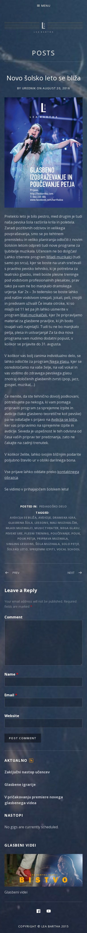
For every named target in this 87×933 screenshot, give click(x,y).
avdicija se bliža (23, 518)
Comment (13, 617)
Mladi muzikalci (59, 257)
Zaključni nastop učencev (27, 772)
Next (71, 573)
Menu (45, 6)
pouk (75, 533)
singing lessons (20, 544)
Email (10, 695)
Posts (43, 52)
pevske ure (14, 533)
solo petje (70, 544)
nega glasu (69, 528)
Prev (15, 573)
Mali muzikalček (33, 315)
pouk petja (26, 538)
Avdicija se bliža (64, 419)
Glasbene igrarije (20, 784)
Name (11, 674)
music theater (46, 528)
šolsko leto (17, 549)
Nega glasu (59, 361)
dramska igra (64, 518)
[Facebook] (38, 911)
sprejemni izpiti (42, 549)
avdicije (44, 518)
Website (11, 715)
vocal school (68, 549)
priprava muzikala (52, 538)
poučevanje (60, 533)
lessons (41, 523)
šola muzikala (47, 544)
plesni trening (36, 533)
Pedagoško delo (53, 506)
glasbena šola (20, 523)
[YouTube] (48, 911)
